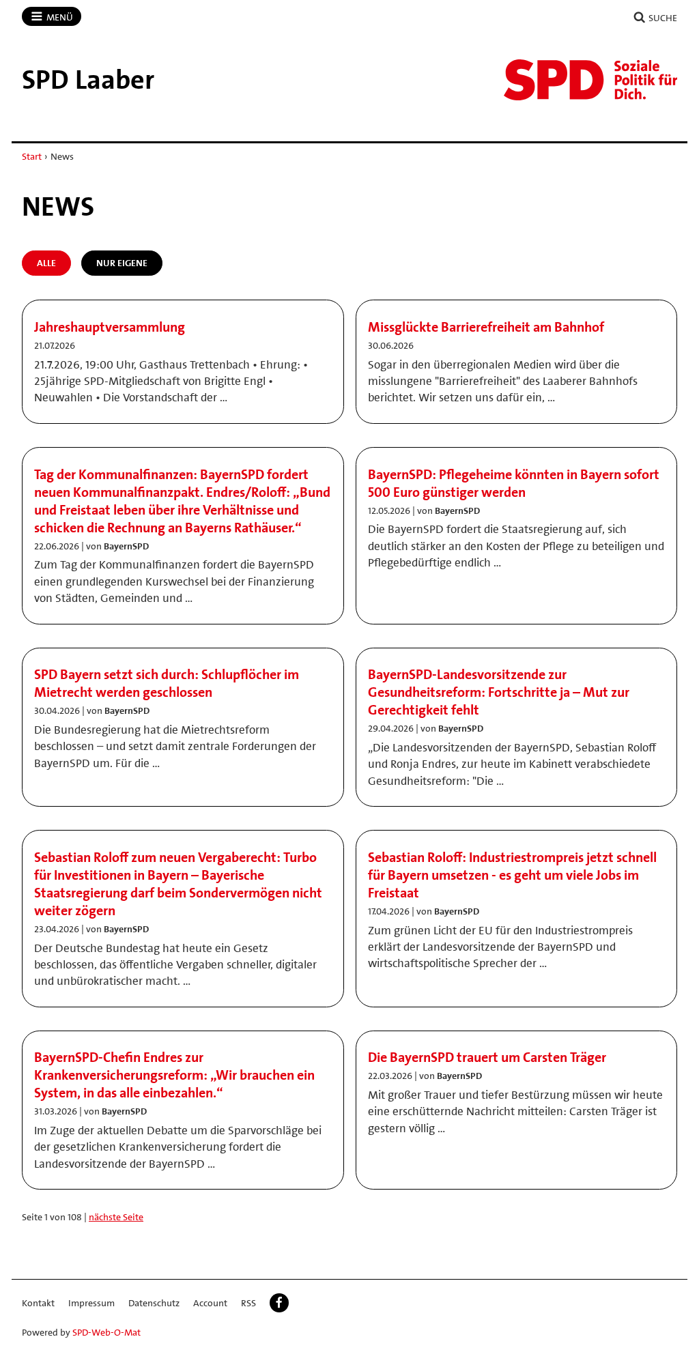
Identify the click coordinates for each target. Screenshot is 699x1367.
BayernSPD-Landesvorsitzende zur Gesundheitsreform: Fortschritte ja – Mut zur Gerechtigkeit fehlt (498, 692)
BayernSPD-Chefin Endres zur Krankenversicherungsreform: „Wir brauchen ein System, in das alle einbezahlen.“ (174, 1075)
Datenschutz (154, 1303)
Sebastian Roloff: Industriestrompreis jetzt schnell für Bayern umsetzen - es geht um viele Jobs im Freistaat (512, 875)
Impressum (91, 1303)
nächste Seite (116, 1217)
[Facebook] (279, 1302)
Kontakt (38, 1303)
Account (210, 1303)
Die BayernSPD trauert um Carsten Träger (487, 1057)
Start (32, 156)
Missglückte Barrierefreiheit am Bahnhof (486, 327)
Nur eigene (121, 263)
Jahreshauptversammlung (109, 327)
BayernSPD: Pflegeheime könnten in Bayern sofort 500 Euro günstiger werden (513, 483)
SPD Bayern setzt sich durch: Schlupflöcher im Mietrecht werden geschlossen (166, 683)
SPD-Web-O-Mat (106, 1332)
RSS (248, 1303)
